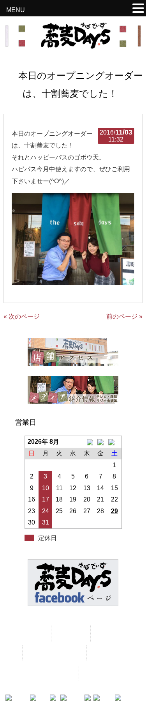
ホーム (34, 633)
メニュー (70, 633)
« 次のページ (22, 316)
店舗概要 (105, 653)
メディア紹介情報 (54, 653)
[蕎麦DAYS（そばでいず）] (73, 45)
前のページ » (124, 316)
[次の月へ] (114, 442)
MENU (15, 10)
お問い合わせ (52, 672)
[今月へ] (100, 442)
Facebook (99, 672)
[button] (138, 9)
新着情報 (109, 633)
